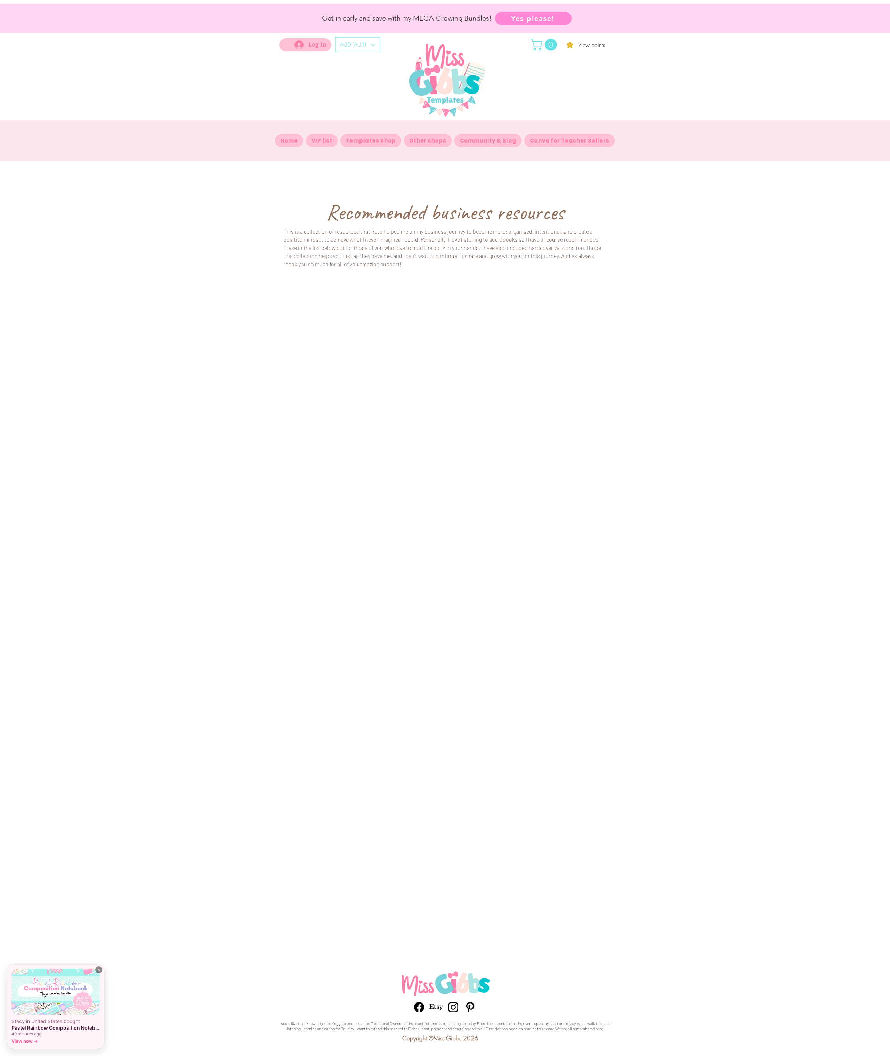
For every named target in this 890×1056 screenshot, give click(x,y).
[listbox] (357, 44)
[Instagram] (453, 1007)
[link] (545, 45)
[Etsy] (436, 1007)
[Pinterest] (470, 1007)
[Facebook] (419, 1007)
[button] (357, 44)
